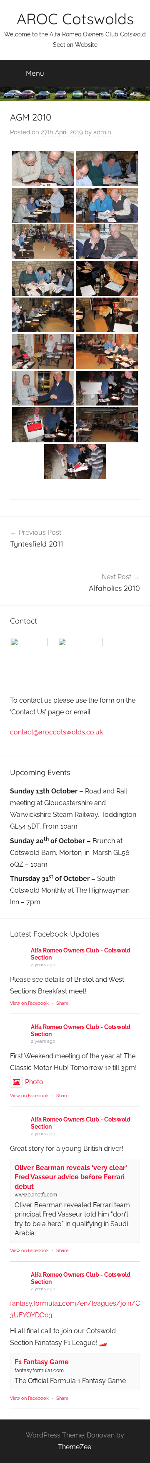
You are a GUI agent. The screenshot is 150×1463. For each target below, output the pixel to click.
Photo (34, 1082)
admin (102, 132)
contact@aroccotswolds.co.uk (56, 732)
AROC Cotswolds (75, 18)
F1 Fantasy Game (42, 1362)
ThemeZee (74, 1447)
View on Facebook (29, 1003)
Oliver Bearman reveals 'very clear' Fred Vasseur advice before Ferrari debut (71, 1177)
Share (62, 1003)
